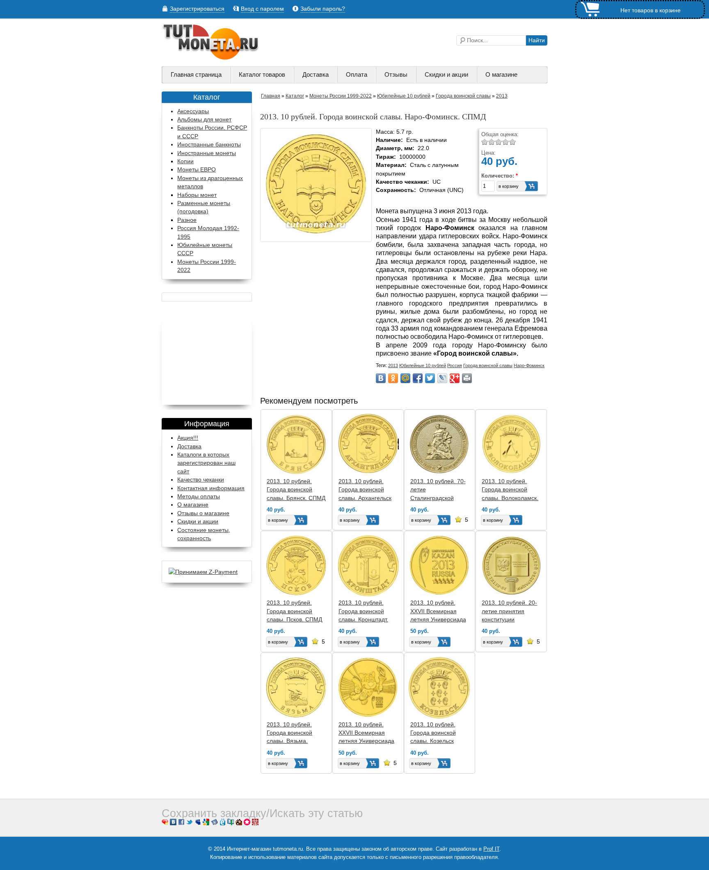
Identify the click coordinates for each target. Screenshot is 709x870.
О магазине (501, 74)
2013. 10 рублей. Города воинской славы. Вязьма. (289, 732)
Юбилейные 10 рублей (403, 96)
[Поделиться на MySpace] (197, 823)
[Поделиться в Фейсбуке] (181, 823)
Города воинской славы (463, 96)
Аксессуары (193, 111)
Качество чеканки (200, 479)
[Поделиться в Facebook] (418, 378)
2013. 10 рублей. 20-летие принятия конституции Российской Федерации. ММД (509, 619)
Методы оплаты (198, 496)
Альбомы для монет (204, 119)
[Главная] (211, 58)
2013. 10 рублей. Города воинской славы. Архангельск (364, 489)
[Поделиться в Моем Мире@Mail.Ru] (405, 378)
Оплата (356, 74)
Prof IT (491, 849)
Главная (270, 96)
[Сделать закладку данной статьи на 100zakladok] (230, 823)
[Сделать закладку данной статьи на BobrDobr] (239, 823)
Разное (187, 220)
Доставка (315, 74)
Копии (185, 161)
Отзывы (395, 74)
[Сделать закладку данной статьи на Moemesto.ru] (222, 823)
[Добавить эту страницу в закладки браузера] (165, 823)
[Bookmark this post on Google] (206, 823)
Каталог (295, 96)
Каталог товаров (262, 74)
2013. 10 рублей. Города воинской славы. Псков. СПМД (294, 611)
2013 (502, 96)
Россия (454, 365)
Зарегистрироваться (197, 9)
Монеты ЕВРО (196, 170)
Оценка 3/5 (498, 142)
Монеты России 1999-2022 (340, 96)
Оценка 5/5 (512, 142)
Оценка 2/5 (491, 142)
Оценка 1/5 (484, 142)
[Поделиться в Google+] (455, 378)
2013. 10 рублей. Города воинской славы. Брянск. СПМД (296, 489)
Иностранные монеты (206, 153)
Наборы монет (197, 195)
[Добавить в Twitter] (430, 378)
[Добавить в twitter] (189, 823)
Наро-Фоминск (529, 365)
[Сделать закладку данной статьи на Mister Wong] (255, 823)
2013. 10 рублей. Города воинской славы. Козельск (433, 732)
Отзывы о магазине (203, 513)
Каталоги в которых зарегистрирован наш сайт (206, 463)
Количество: (499, 176)
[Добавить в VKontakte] (173, 823)
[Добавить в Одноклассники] (393, 378)
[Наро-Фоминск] (316, 233)
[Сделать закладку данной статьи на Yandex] (214, 823)
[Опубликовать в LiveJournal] (442, 378)
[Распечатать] (467, 378)
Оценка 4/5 (505, 142)
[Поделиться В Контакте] (381, 378)
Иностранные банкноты (209, 145)
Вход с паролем (262, 9)
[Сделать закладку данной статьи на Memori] (247, 823)
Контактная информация (211, 488)
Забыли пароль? (322, 9)
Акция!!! (187, 437)
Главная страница (196, 74)
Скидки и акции (446, 74)
